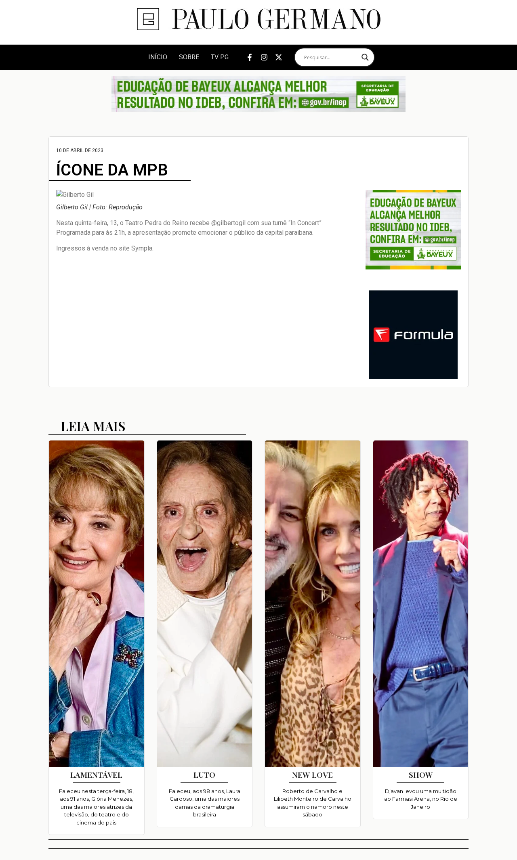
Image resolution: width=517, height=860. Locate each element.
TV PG (220, 57)
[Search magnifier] (365, 57)
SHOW (421, 774)
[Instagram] (264, 57)
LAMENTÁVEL (96, 774)
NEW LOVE (312, 774)
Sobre (189, 57)
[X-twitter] (278, 57)
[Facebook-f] (249, 57)
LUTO (204, 774)
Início (157, 57)
